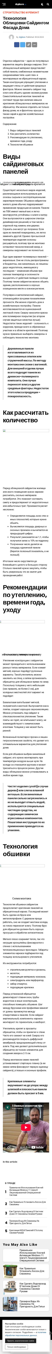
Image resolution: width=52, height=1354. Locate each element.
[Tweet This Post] (22, 44)
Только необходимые (16, 1347)
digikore (22, 37)
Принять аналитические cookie (20, 1341)
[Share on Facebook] (16, 44)
